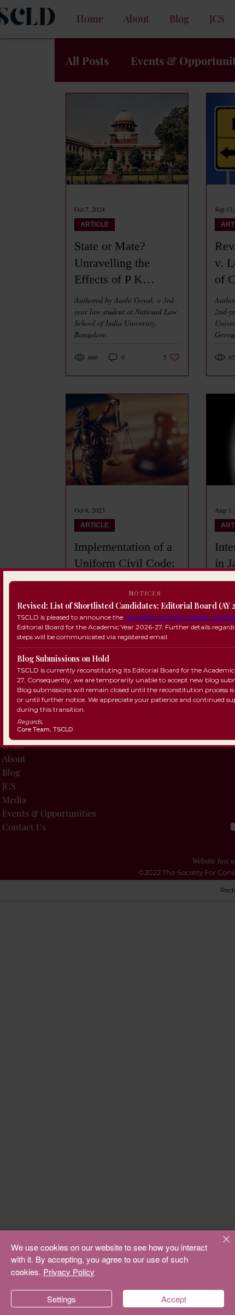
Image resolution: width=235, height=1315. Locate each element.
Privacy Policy (69, 1271)
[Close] (220, 1246)
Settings (61, 1299)
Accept (173, 1299)
